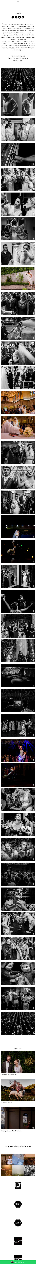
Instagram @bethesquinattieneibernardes (18, 1146)
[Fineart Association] (18, 1241)
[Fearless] (18, 1185)
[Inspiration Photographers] (18, 1204)
